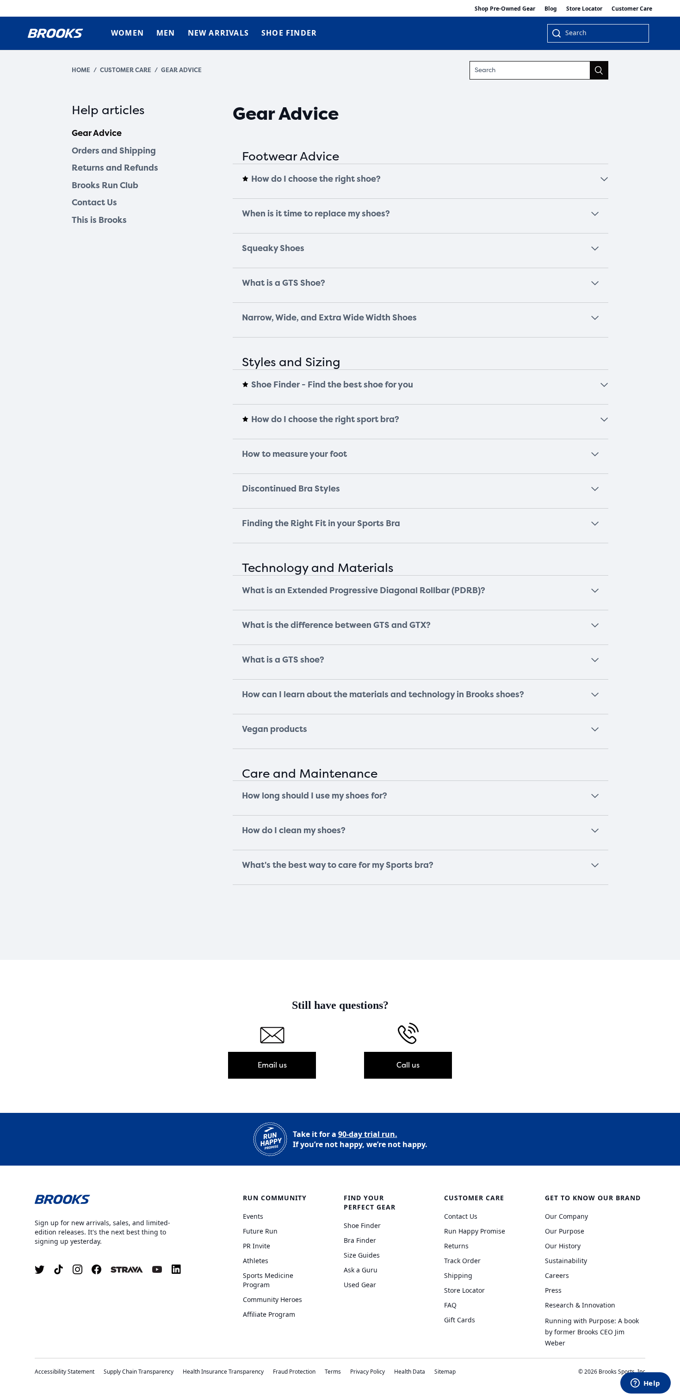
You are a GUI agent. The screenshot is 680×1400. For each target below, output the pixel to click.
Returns (456, 1245)
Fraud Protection (294, 1371)
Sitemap (445, 1371)
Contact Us (94, 202)
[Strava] (127, 1269)
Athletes (255, 1260)
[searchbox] (602, 33)
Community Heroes (272, 1299)
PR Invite (256, 1245)
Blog (550, 8)
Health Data (409, 1371)
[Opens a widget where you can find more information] (645, 1383)
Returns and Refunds (115, 168)
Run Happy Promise (474, 1231)
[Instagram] (77, 1269)
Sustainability (566, 1260)
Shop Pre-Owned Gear (505, 8)
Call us (408, 1065)
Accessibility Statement (64, 1371)
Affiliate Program (269, 1314)
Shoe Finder (362, 1225)
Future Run (260, 1231)
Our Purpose (564, 1231)
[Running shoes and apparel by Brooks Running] (55, 33)
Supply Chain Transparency (138, 1371)
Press (553, 1290)
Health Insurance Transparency (223, 1371)
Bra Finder (360, 1240)
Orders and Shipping (114, 151)
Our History (563, 1245)
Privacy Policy (367, 1371)
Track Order (462, 1260)
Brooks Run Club (105, 185)
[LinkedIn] (176, 1269)
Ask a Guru (360, 1269)
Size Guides (362, 1255)
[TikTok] (58, 1269)
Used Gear (360, 1284)
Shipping (458, 1275)
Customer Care (632, 8)
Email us (272, 1065)
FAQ (450, 1305)
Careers (557, 1275)
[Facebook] (96, 1269)
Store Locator (584, 8)
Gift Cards (459, 1319)
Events (253, 1216)
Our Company (566, 1216)
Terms (333, 1371)
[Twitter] (39, 1269)
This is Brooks (99, 220)
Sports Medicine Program (268, 1280)
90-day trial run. (367, 1134)
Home (81, 70)
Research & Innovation (580, 1305)
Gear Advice (181, 70)
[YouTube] (157, 1269)
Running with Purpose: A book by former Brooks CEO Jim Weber (592, 1331)
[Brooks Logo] (111, 1198)
